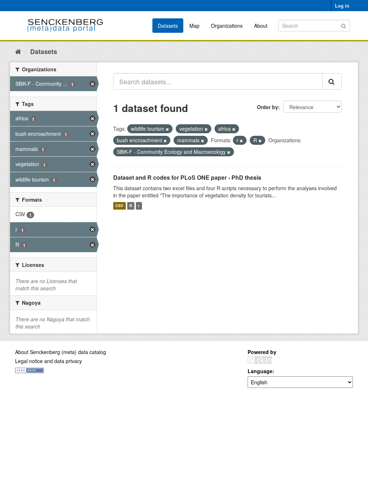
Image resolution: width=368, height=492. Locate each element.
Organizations (227, 25)
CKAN (260, 360)
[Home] (18, 51)
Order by (267, 107)
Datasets (168, 25)
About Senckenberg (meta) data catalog (60, 351)
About (260, 25)
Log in (342, 5)
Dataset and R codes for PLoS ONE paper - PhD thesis (187, 177)
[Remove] (167, 129)
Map (194, 25)
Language (260, 371)
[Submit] (343, 25)
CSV (119, 206)
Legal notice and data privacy (48, 360)
